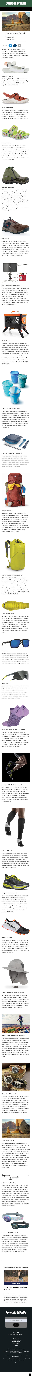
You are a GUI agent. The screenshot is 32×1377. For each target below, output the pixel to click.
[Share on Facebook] (15, 45)
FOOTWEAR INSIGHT (16, 1340)
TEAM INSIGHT (16, 1343)
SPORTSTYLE (16, 1338)
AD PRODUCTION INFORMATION (16, 1334)
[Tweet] (10, 45)
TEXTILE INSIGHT (16, 1341)
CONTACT (16, 1331)
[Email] (19, 45)
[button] (16, 9)
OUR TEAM (16, 1332)
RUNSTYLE (16, 1345)
